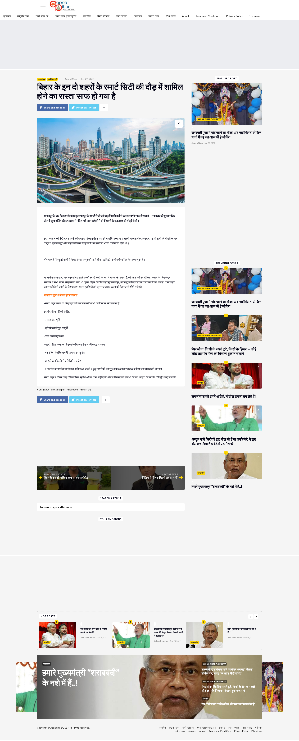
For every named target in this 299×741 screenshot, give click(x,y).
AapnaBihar (71, 79)
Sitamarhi (73, 389)
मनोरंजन (138, 16)
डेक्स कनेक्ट (121, 16)
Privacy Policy (234, 16)
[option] (75, 634)
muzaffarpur (58, 389)
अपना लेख (41, 79)
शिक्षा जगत (170, 16)
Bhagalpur (44, 389)
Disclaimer (254, 16)
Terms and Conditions (208, 16)
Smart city (86, 389)
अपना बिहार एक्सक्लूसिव (65, 16)
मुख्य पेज (7, 16)
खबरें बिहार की (42, 16)
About (185, 16)
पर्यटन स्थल (153, 16)
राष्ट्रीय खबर (23, 16)
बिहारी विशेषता (103, 16)
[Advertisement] (149, 44)
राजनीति (86, 16)
